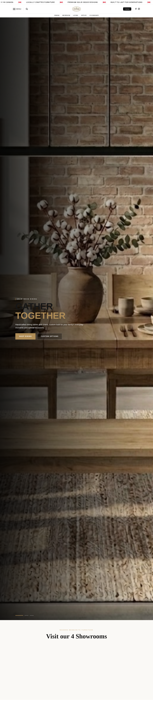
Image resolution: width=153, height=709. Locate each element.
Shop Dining (25, 336)
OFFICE (84, 15)
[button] (17, 9)
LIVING (75, 15)
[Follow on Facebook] (136, 9)
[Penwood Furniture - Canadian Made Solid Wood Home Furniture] (76, 9)
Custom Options (49, 336)
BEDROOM (66, 15)
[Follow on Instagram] (139, 9)
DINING (57, 15)
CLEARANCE (94, 15)
